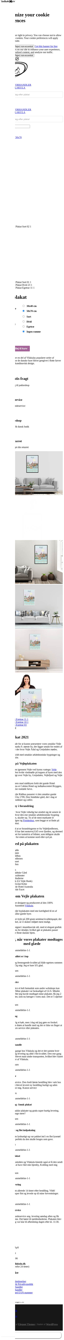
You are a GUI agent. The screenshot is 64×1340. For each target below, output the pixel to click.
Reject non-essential (24, 46)
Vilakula (29, 861)
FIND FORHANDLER (19, 85)
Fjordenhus (28, 776)
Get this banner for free (46, 46)
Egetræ (30, 326)
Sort (29, 316)
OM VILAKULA (16, 87)
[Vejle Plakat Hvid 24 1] (32, 583)
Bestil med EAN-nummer (20, 1248)
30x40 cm (32, 306)
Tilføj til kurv (20, 348)
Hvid (29, 321)
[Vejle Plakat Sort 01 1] (32, 538)
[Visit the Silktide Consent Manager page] (17, 60)
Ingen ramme (34, 331)
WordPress (52, 1280)
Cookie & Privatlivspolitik (20, 1239)
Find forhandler (15, 1242)
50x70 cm (32, 311)
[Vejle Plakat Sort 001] (32, 494)
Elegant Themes (26, 1280)
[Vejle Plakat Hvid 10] (32, 672)
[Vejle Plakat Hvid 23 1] (32, 627)
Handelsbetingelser (16, 1237)
